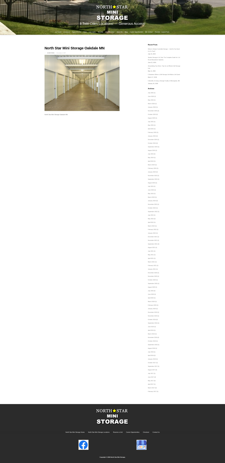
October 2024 (152, 143)
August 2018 (151, 348)
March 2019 (151, 334)
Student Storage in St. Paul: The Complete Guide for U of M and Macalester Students (164, 58)
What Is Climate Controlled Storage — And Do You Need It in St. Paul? (164, 50)
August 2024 (151, 150)
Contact (150, 32)
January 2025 (152, 136)
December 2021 (152, 236)
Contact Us (156, 432)
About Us (120, 32)
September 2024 (152, 146)
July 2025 (150, 121)
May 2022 (151, 218)
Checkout (146, 432)
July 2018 (150, 352)
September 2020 (152, 283)
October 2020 (152, 280)
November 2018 (152, 337)
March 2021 (151, 262)
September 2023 (152, 179)
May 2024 (151, 157)
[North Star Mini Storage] (112, 11)
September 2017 (152, 366)
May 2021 (151, 254)
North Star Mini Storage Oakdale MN (75, 48)
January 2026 (152, 107)
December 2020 (152, 272)
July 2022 (150, 215)
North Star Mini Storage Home (75, 432)
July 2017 (150, 373)
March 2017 (151, 388)
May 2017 (151, 380)
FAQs (85, 32)
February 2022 (152, 229)
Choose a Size (109, 32)
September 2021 (152, 244)
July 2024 (150, 154)
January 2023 (152, 200)
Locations (67, 32)
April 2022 (151, 222)
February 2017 (152, 391)
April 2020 (151, 298)
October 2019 (152, 319)
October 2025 (152, 114)
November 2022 (152, 204)
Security (100, 32)
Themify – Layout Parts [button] (162, 32)
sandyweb (50, 53)
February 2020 (152, 305)
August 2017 (151, 369)
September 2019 (152, 323)
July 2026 (150, 92)
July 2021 (150, 251)
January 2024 (152, 172)
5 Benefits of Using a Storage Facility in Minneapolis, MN (164, 81)
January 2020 (152, 308)
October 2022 (152, 208)
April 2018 (151, 355)
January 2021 (152, 269)
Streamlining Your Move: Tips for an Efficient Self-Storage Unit (164, 67)
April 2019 (151, 330)
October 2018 (152, 341)
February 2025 (152, 132)
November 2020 (152, 276)
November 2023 (152, 175)
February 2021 (152, 265)
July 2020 (150, 290)
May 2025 (151, 125)
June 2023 (151, 190)
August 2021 (151, 247)
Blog (126, 32)
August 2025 (151, 118)
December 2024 (152, 139)
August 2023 (151, 182)
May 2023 (151, 193)
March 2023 (151, 197)
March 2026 (151, 103)
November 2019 (152, 316)
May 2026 (151, 100)
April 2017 (151, 384)
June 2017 (151, 377)
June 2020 (151, 294)
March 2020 (151, 301)
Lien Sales (92, 32)
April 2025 (151, 128)
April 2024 (151, 161)
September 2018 (152, 344)
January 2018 (152, 359)
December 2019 (152, 312)
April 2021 (151, 258)
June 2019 (151, 326)
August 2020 (151, 287)
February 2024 (152, 168)
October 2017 (152, 362)
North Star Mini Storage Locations (99, 432)
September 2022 (152, 211)
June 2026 (151, 96)
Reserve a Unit (118, 432)
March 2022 (151, 226)
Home (59, 32)
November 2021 (152, 240)
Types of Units (76, 32)
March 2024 (151, 164)
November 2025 (152, 110)
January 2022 (152, 233)
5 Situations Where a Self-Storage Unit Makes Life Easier (164, 74)
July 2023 (150, 186)
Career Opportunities (136, 32)
